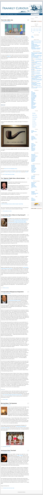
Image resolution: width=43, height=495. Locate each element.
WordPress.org (33, 200)
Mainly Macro (33, 159)
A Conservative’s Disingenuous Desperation (12, 291)
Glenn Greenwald (33, 167)
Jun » (39, 32)
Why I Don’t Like (7, 168)
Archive (5, 14)
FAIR (32, 177)
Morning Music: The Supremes (9, 403)
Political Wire (33, 148)
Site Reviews (33, 104)
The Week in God (33, 194)
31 (31, 31)
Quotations (32, 102)
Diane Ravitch (33, 191)
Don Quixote (33, 94)
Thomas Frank (33, 172)
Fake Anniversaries (33, 95)
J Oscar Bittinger (33, 83)
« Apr (33, 32)
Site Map (16, 14)
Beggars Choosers (34, 115)
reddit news (32, 150)
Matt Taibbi (32, 170)
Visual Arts (32, 108)
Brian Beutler (33, 165)
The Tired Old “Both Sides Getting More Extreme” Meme (12, 394)
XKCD (32, 132)
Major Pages (11, 14)
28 (37, 30)
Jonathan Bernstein (33, 168)
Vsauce (32, 139)
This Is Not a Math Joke (7, 20)
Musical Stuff (33, 98)
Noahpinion (32, 161)
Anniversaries (33, 92)
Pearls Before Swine (34, 131)
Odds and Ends (33, 100)
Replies (13, 174)
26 (34, 30)
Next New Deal (33, 160)
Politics (4, 287)
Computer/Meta (33, 93)
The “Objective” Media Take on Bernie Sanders (13, 178)
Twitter (32, 36)
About (8, 14)
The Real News (33, 149)
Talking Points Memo (34, 186)
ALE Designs (33, 113)
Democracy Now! (33, 145)
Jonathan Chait (33, 169)
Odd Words (32, 99)
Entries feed (32, 198)
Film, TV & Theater (5, 174)
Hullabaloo (32, 184)
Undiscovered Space (34, 138)
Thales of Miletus (20, 455)
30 (40, 30)
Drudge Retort (33, 146)
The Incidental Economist (34, 193)
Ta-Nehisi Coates (33, 171)
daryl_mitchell (19, 171)
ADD (32, 91)
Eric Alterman (33, 176)
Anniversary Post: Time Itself (8, 450)
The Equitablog (33, 158)
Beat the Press (33, 154)
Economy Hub (33, 157)
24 (31, 30)
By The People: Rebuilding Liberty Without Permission (19, 219)
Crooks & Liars (33, 144)
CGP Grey (32, 136)
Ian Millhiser (33, 192)
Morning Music (5, 446)
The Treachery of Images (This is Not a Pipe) (10, 171)
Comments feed (33, 199)
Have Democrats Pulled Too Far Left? (14, 300)
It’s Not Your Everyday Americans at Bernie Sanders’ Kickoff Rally (12, 203)
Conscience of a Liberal (34, 156)
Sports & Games (33, 107)
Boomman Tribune (33, 182)
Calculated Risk (33, 155)
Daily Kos (32, 130)
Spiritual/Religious (33, 106)
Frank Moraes (8, 21)
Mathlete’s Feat (17, 36)
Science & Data (10, 174)
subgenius (8, 56)
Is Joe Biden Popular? (34, 44)
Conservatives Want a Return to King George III (13, 215)
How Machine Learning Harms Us (35, 45)
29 (39, 30)
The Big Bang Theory (13, 168)
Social (32, 105)
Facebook (32, 37)
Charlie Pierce (33, 183)
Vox (31, 187)
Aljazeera (32, 143)
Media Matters (33, 178)
